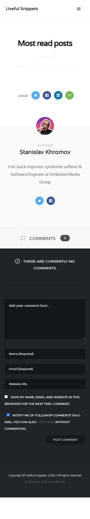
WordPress (56, 482)
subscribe (45, 422)
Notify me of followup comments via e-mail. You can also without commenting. (43, 422)
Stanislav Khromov (45, 152)
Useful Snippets (22, 8)
